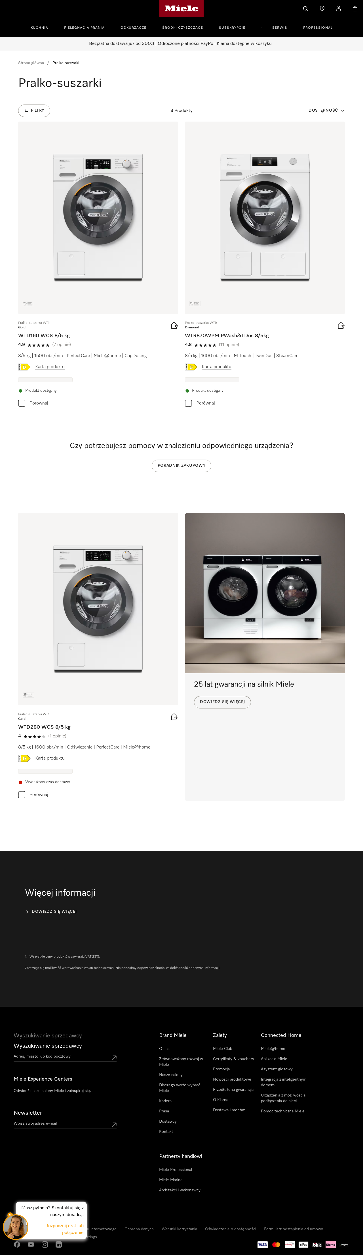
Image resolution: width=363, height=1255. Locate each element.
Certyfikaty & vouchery (233, 1059)
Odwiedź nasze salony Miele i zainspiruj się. (52, 1091)
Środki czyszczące (182, 28)
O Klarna (220, 1100)
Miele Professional (175, 1170)
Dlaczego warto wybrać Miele (179, 1088)
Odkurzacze (133, 28)
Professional (318, 28)
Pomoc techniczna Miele (283, 1111)
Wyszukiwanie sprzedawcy (48, 1046)
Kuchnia (39, 28)
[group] (98, 266)
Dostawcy (168, 1121)
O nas (164, 1049)
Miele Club (222, 1049)
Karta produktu (50, 367)
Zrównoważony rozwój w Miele (181, 1062)
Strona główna (31, 63)
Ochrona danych (139, 1229)
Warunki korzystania (179, 1229)
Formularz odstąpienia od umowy (293, 1229)
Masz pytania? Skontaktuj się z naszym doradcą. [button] (52, 1211)
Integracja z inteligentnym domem (283, 1082)
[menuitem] (42, 27)
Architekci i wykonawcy (180, 1190)
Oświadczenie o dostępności (230, 1229)
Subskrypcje (232, 28)
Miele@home (273, 1049)
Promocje (221, 1069)
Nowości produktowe (232, 1079)
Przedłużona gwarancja (233, 1090)
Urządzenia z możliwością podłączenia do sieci (283, 1098)
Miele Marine (171, 1180)
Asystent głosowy (277, 1069)
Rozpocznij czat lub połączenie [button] (64, 1229)
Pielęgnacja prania (84, 28)
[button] (15, 1227)
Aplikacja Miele (274, 1059)
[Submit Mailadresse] (114, 1124)
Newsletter (28, 1113)
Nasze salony (171, 1075)
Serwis (279, 28)
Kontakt (166, 1132)
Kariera (165, 1101)
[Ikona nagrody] (28, 303)
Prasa (164, 1111)
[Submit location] (114, 1057)
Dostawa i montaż (229, 1110)
